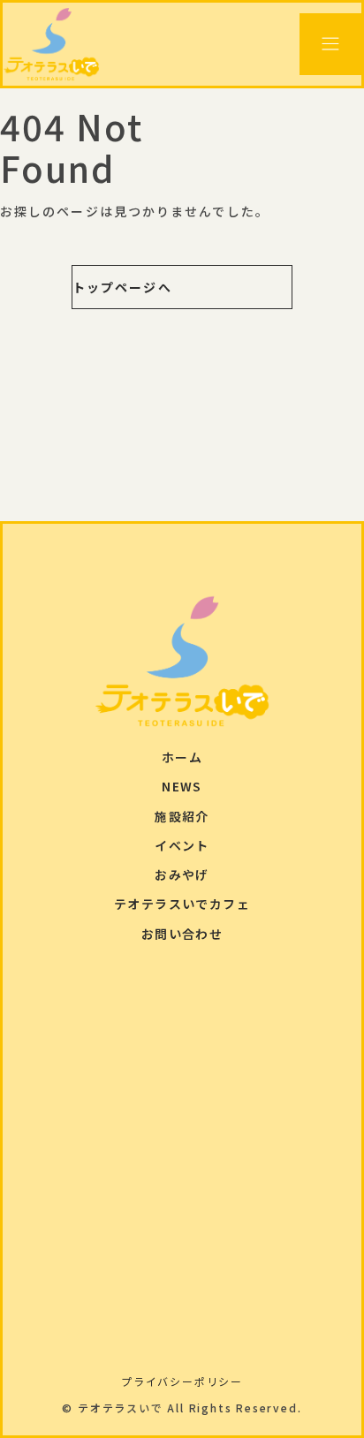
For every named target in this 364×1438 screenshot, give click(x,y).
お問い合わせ (182, 933)
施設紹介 (182, 816)
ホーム (182, 757)
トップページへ (122, 287)
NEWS (182, 786)
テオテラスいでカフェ (182, 903)
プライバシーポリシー (182, 1381)
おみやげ (182, 874)
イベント (182, 845)
